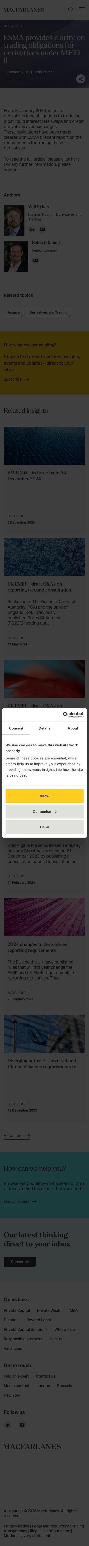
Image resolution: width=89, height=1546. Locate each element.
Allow (44, 796)
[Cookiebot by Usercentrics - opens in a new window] (63, 715)
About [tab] (73, 728)
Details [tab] (44, 728)
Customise (42, 811)
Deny (44, 827)
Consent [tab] (16, 728)
